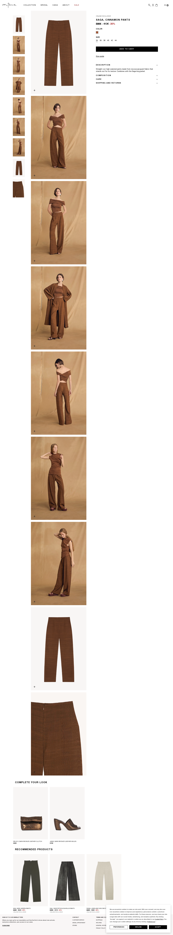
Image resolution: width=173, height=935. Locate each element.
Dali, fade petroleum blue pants (62, 908)
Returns (99, 922)
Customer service (78, 920)
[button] (149, 5)
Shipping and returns (108, 83)
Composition (103, 75)
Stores (74, 925)
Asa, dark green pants (21, 908)
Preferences (118, 927)
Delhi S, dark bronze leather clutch (27, 841)
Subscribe (6, 925)
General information (103, 925)
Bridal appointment (78, 922)
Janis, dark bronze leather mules (63, 841)
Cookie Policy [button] (159, 919)
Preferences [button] (151, 922)
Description (103, 65)
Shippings (99, 920)
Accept (158, 927)
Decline (138, 927)
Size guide (100, 56)
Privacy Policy (101, 928)
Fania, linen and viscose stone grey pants (102, 908)
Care (99, 79)
